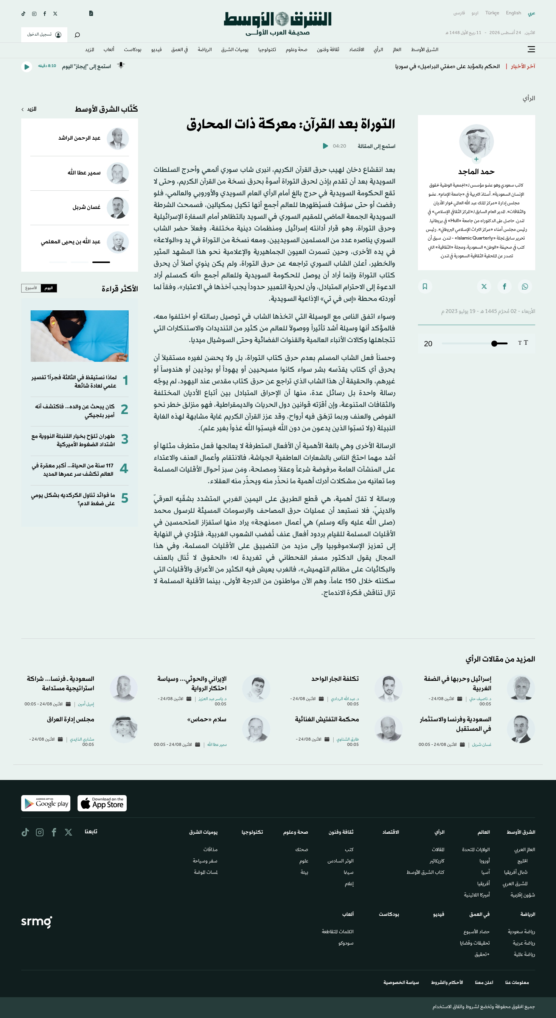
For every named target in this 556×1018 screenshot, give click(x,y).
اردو (475, 13)
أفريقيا (483, 884)
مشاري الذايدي (82, 740)
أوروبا (485, 861)
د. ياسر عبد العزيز (213, 699)
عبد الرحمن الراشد (79, 138)
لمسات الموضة (205, 873)
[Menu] (531, 49)
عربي (531, 13)
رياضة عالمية (524, 955)
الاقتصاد (356, 50)
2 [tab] (80, 263)
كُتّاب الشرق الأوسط (106, 109)
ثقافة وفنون (328, 50)
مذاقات (210, 850)
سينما (349, 873)
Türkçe (492, 13)
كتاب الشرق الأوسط (425, 873)
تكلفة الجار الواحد (335, 679)
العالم (397, 50)
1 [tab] (101, 263)
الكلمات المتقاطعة (338, 932)
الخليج (522, 861)
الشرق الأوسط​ (424, 50)
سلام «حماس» (207, 719)
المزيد (89, 50)
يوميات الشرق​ (234, 50)
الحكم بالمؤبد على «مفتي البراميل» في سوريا (447, 67)
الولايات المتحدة (476, 850)
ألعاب (109, 50)
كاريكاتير (437, 861)
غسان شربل (87, 208)
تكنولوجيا (267, 50)
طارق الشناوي (348, 740)
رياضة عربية (524, 943)
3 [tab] (58, 263)
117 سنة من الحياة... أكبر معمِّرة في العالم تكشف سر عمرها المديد (72, 470)
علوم (304, 861)
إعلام (349, 884)
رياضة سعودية (521, 932)
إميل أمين (86, 704)
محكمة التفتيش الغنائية (327, 719)
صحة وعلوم (297, 50)
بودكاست (132, 50)
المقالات (438, 850)
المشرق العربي (515, 884)
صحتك (301, 850)
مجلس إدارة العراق (70, 719)
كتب (349, 850)
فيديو (156, 50)
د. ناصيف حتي (480, 699)
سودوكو (346, 943)
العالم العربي (524, 850)
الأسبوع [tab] (31, 288)
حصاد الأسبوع (477, 932)
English (513, 13)
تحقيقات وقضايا (475, 943)
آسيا (485, 873)
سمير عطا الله (84, 173)
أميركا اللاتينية (477, 895)
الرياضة (205, 50)
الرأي (378, 50)
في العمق (179, 50)
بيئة (304, 873)
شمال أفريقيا (516, 873)
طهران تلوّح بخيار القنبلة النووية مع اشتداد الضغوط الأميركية (73, 441)
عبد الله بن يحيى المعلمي (71, 242)
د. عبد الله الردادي (345, 699)
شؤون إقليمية (523, 895)
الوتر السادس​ (341, 861)
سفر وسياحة (205, 861)
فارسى (459, 13)
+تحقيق (482, 955)
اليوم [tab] (49, 288)
